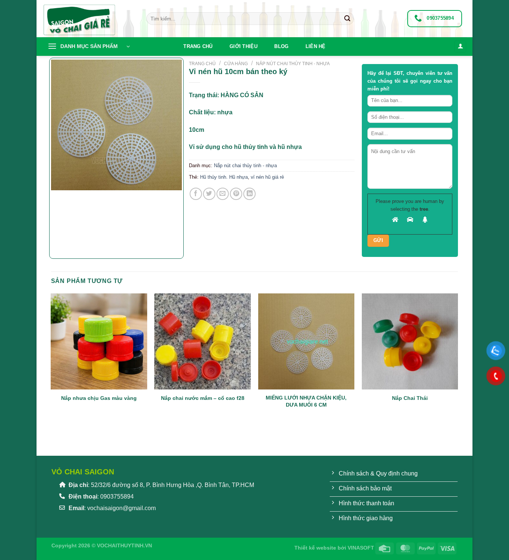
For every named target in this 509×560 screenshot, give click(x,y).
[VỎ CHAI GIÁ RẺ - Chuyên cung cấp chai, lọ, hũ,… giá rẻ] (88, 18)
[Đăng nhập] (460, 47)
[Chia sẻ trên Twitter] (209, 194)
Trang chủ (197, 46)
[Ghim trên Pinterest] (236, 194)
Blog (281, 46)
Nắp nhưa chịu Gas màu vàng (99, 398)
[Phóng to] (60, 201)
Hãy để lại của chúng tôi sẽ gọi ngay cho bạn (410, 81)
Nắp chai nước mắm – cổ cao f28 (202, 398)
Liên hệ (316, 46)
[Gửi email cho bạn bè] (222, 194)
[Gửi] (347, 18)
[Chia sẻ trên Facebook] (196, 194)
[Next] (78, 197)
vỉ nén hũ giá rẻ (267, 177)
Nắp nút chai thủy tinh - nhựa (293, 63)
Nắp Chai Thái (410, 398)
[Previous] (54, 431)
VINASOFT (361, 548)
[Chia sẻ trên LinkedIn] (249, 194)
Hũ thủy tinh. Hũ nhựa (224, 177)
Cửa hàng (236, 63)
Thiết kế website (315, 548)
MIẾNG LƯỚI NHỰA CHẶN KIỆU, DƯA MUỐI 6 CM (306, 401)
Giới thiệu (243, 46)
